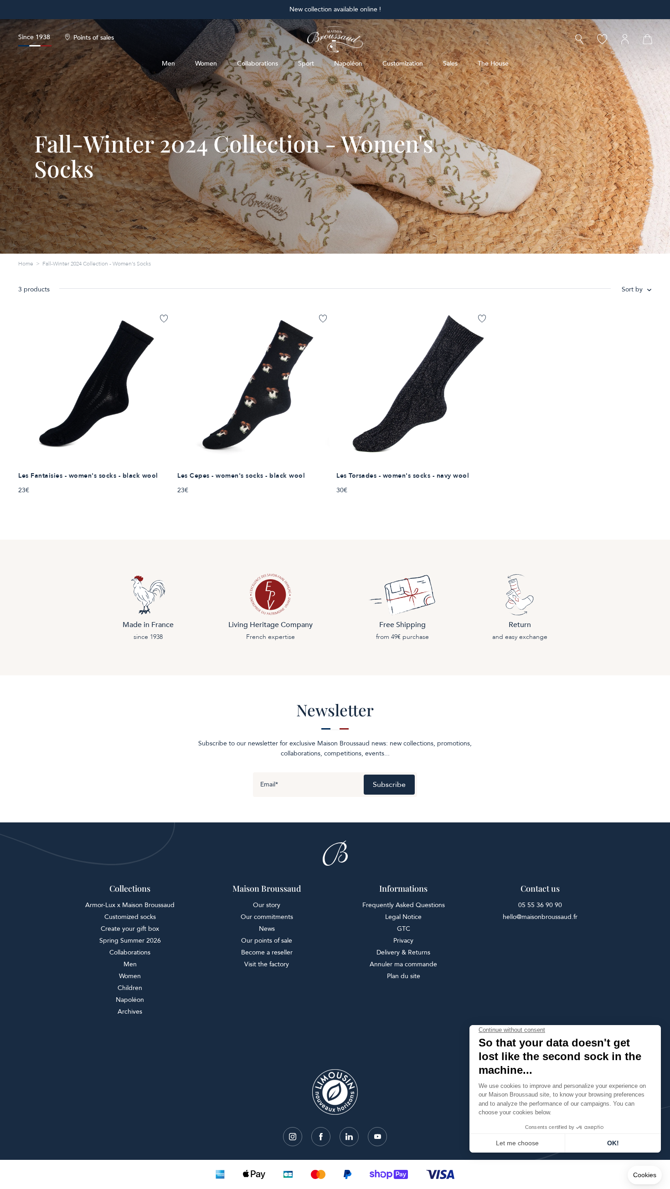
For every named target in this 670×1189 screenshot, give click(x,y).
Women (206, 63)
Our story (266, 905)
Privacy (403, 940)
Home (25, 263)
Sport (306, 63)
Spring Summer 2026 (130, 940)
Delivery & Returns (403, 952)
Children (130, 988)
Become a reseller (267, 952)
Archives (130, 1011)
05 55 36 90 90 (540, 905)
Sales (450, 63)
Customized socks (130, 917)
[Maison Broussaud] (335, 39)
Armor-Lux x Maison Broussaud (130, 905)
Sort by (632, 289)
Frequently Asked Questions (403, 905)
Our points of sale (266, 940)
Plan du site (403, 976)
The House (493, 63)
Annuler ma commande (403, 964)
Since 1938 (34, 37)
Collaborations (257, 63)
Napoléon (348, 63)
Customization (402, 63)
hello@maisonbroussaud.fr (540, 917)
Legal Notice (403, 917)
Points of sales (93, 38)
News (267, 928)
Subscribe (389, 785)
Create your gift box (130, 928)
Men (168, 63)
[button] (579, 40)
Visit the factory (266, 964)
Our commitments (267, 917)
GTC (403, 928)
